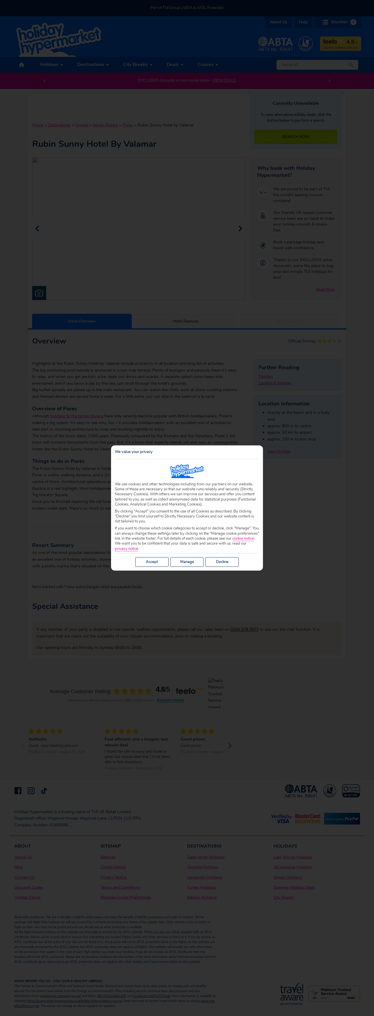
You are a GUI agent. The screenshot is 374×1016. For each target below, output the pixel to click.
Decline (222, 561)
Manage (187, 561)
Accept (152, 561)
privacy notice (126, 548)
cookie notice (243, 538)
